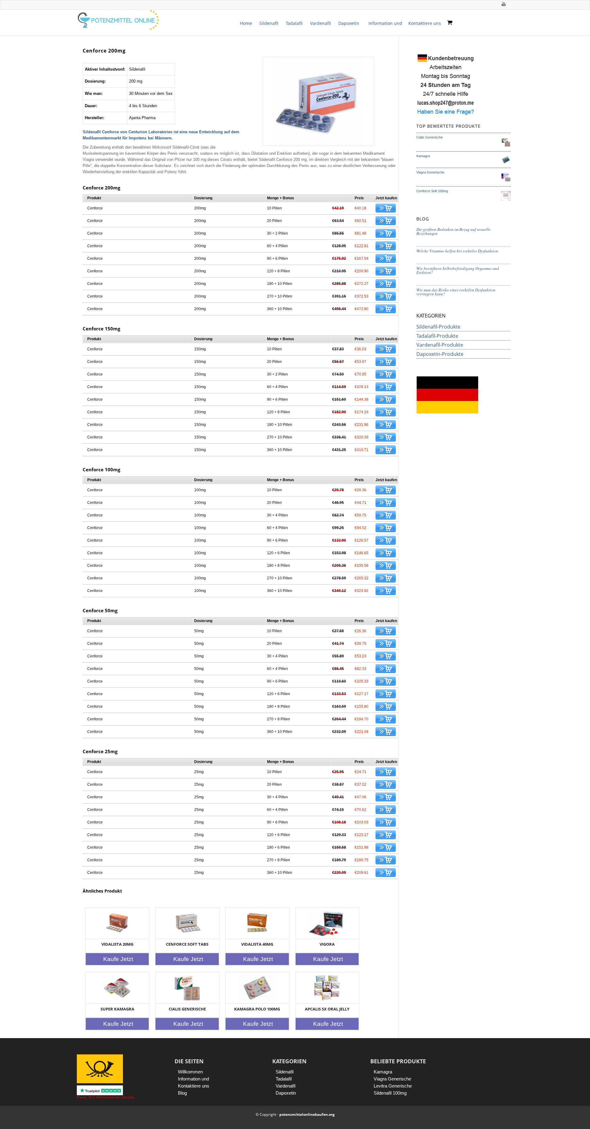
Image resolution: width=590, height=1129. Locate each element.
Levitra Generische (393, 1085)
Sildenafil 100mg (390, 1093)
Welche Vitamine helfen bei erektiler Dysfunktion (457, 251)
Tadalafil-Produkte (437, 336)
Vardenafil (320, 23)
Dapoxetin (348, 23)
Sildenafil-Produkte (438, 326)
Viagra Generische (392, 1078)
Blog (182, 1093)
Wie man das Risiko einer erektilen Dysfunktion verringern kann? (455, 292)
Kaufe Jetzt (118, 959)
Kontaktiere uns (424, 23)
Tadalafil (294, 23)
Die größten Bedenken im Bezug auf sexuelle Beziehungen (453, 231)
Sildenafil (268, 23)
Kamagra (383, 1071)
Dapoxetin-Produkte (439, 354)
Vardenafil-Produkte (439, 344)
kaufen (386, 208)
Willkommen (190, 1071)
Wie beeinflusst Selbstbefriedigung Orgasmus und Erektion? (457, 270)
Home (246, 23)
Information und (385, 23)
